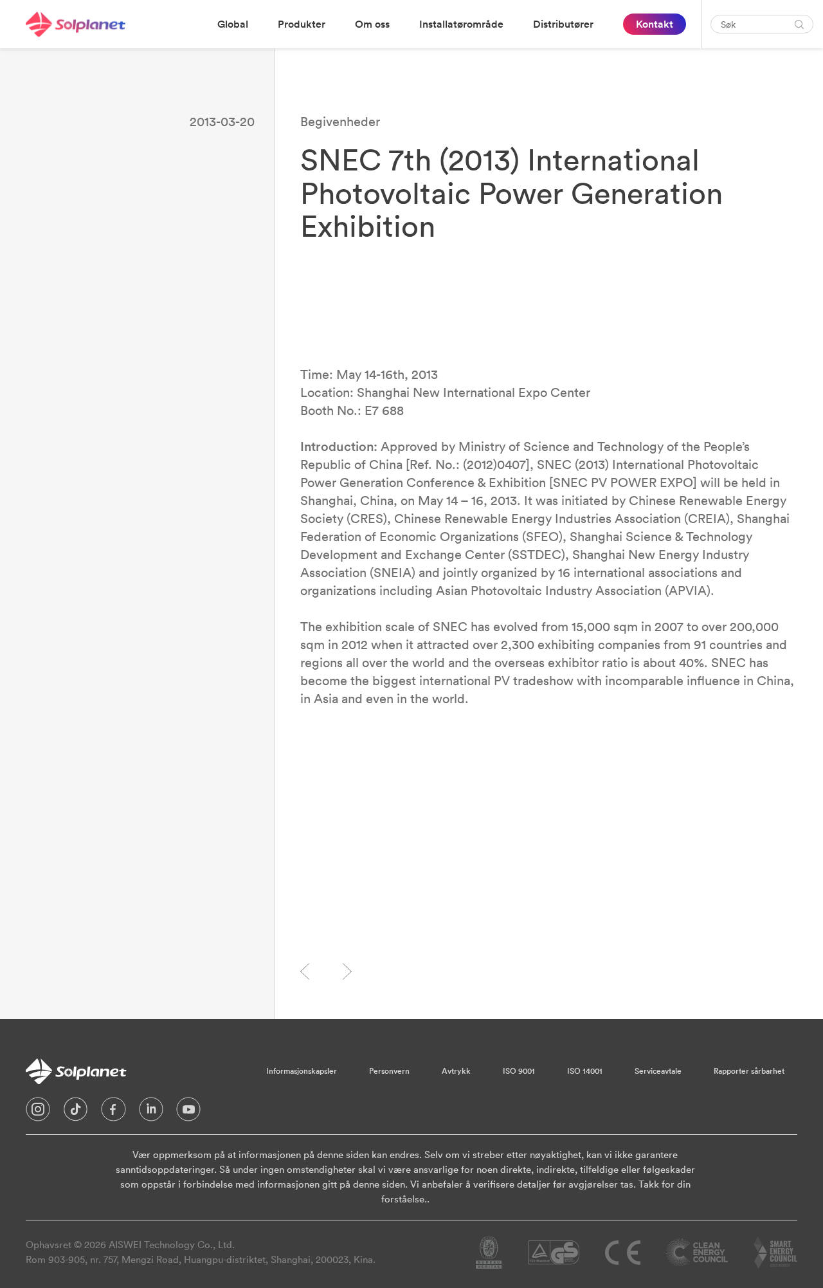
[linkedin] (151, 1112)
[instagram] (38, 1112)
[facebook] (113, 1112)
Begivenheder (340, 121)
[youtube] (188, 1112)
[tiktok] (76, 1112)
